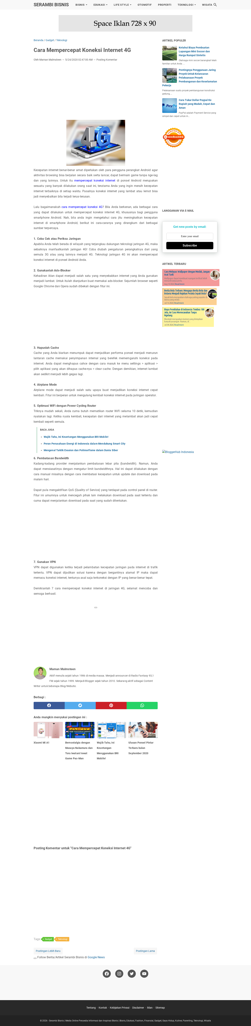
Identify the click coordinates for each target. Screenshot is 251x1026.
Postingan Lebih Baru (48, 950)
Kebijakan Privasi (119, 1007)
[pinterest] (111, 705)
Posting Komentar (106, 59)
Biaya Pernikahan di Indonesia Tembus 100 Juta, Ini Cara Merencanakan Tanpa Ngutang (184, 312)
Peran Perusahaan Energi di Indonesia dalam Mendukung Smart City (84, 443)
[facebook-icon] (107, 974)
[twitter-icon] (132, 974)
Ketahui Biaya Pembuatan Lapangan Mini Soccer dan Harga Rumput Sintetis (194, 51)
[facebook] (49, 705)
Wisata (207, 4)
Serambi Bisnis (51, 4)
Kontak (103, 1007)
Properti (164, 4)
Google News (96, 957)
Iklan (150, 1007)
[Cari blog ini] (215, 5)
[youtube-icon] (144, 974)
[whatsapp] (142, 705)
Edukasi (99, 4)
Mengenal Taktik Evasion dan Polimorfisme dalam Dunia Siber (81, 450)
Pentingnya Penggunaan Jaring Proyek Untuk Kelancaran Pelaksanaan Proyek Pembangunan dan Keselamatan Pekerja (189, 77)
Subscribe (190, 245)
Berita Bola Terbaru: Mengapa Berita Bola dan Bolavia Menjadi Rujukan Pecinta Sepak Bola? (185, 292)
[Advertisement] (96, 91)
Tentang (91, 1007)
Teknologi (185, 4)
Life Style (121, 4)
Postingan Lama (145, 950)
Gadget (48, 939)
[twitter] (80, 705)
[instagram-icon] (119, 974)
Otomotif (145, 4)
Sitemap (160, 1007)
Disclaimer (138, 1007)
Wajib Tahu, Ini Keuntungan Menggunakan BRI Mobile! (76, 436)
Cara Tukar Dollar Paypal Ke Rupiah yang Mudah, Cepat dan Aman (197, 104)
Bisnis (80, 4)
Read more (179, 284)
